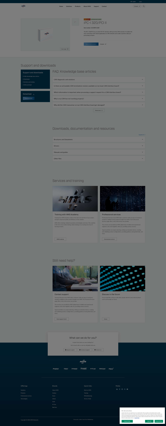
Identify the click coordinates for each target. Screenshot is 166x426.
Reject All (149, 421)
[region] (142, 415)
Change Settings (127, 421)
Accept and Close (158, 421)
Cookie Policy (136, 418)
